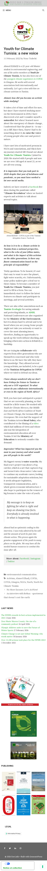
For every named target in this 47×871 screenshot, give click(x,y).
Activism (11, 578)
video (36, 423)
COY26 (7, 582)
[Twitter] (10, 848)
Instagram (35, 558)
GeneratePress (36, 856)
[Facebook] (5, 848)
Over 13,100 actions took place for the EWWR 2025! (23, 640)
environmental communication (21, 574)
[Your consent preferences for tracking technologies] (42, 866)
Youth (30, 582)
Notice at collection (12, 868)
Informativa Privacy (14, 833)
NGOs (23, 582)
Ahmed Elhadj (22, 578)
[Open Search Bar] (43, 10)
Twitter (11, 561)
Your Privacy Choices (20, 863)
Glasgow (15, 582)
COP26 (33, 578)
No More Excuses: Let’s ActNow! (22, 589)
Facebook (34, 186)
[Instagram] (20, 848)
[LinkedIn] (15, 848)
